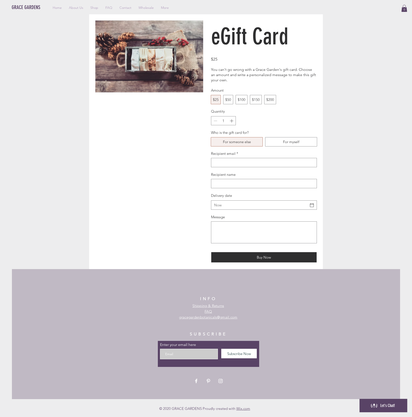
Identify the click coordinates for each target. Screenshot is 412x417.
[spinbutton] (223, 120)
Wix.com (243, 408)
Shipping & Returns (208, 305)
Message (218, 217)
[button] (404, 8)
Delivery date (221, 195)
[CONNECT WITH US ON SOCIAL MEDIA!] (220, 381)
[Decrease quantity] (215, 120)
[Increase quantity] (232, 120)
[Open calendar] (312, 205)
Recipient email (224, 153)
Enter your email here (178, 345)
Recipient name (223, 174)
